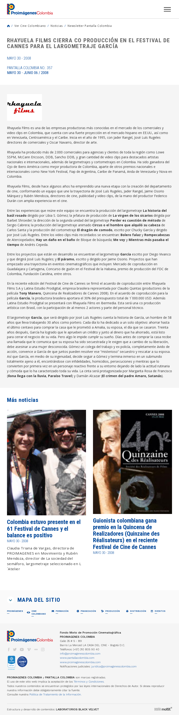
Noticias (57, 26)
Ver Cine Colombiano (30, 26)
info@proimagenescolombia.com (80, 653)
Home (8, 26)
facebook (8, 649)
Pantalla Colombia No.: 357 (29, 70)
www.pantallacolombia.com (77, 657)
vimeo (29, 649)
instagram (43, 649)
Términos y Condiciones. (89, 681)
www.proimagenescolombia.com (80, 662)
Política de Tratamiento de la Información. (55, 694)
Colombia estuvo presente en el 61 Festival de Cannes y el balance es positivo (44, 529)
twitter (15, 649)
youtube (22, 649)
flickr (36, 649)
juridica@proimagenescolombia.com (114, 666)
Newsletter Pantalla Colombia (90, 26)
